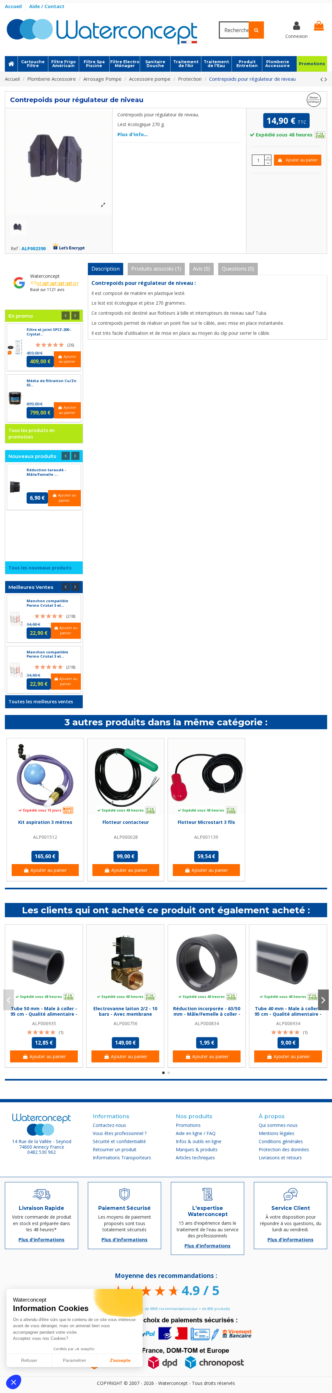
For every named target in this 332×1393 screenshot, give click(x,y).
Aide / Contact (47, 6)
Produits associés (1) (156, 268)
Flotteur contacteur (125, 822)
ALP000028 (126, 837)
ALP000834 (207, 1023)
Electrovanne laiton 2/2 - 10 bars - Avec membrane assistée (125, 1014)
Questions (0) (238, 268)
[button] (13, 1382)
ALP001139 (206, 837)
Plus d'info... (132, 134)
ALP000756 (125, 1023)
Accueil (14, 6)
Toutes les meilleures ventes (40, 701)
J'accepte (120, 1360)
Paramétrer (74, 1360)
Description (105, 268)
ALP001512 (45, 837)
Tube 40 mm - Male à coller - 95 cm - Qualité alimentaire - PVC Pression (288, 1014)
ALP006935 (44, 1023)
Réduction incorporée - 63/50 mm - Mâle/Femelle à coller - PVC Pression (206, 1014)
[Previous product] (322, 79)
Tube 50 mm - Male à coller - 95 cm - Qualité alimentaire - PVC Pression (43, 1014)
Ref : (15, 249)
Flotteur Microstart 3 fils (206, 822)
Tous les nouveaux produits (39, 568)
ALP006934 (288, 1023)
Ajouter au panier (302, 160)
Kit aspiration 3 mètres (45, 822)
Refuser (29, 1360)
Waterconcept (45, 276)
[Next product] (326, 79)
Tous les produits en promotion (31, 433)
